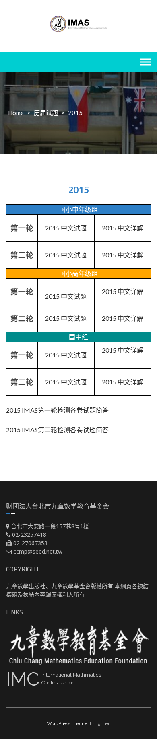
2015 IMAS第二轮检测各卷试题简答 (57, 429)
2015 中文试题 (66, 228)
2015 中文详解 (122, 228)
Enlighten (100, 723)
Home (16, 112)
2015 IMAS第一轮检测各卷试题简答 (57, 410)
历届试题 (46, 112)
